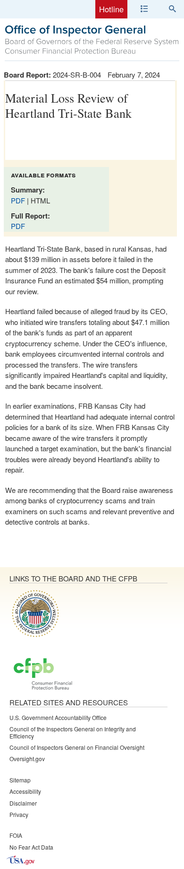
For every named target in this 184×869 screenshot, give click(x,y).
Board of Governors (34, 613)
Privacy (18, 814)
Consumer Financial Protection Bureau (42, 674)
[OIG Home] (92, 53)
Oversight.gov (27, 759)
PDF (19, 200)
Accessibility (25, 791)
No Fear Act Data (31, 847)
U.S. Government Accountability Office (58, 717)
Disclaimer (23, 803)
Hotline (111, 9)
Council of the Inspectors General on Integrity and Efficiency (72, 732)
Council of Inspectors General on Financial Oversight (76, 747)
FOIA (15, 835)
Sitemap (20, 780)
